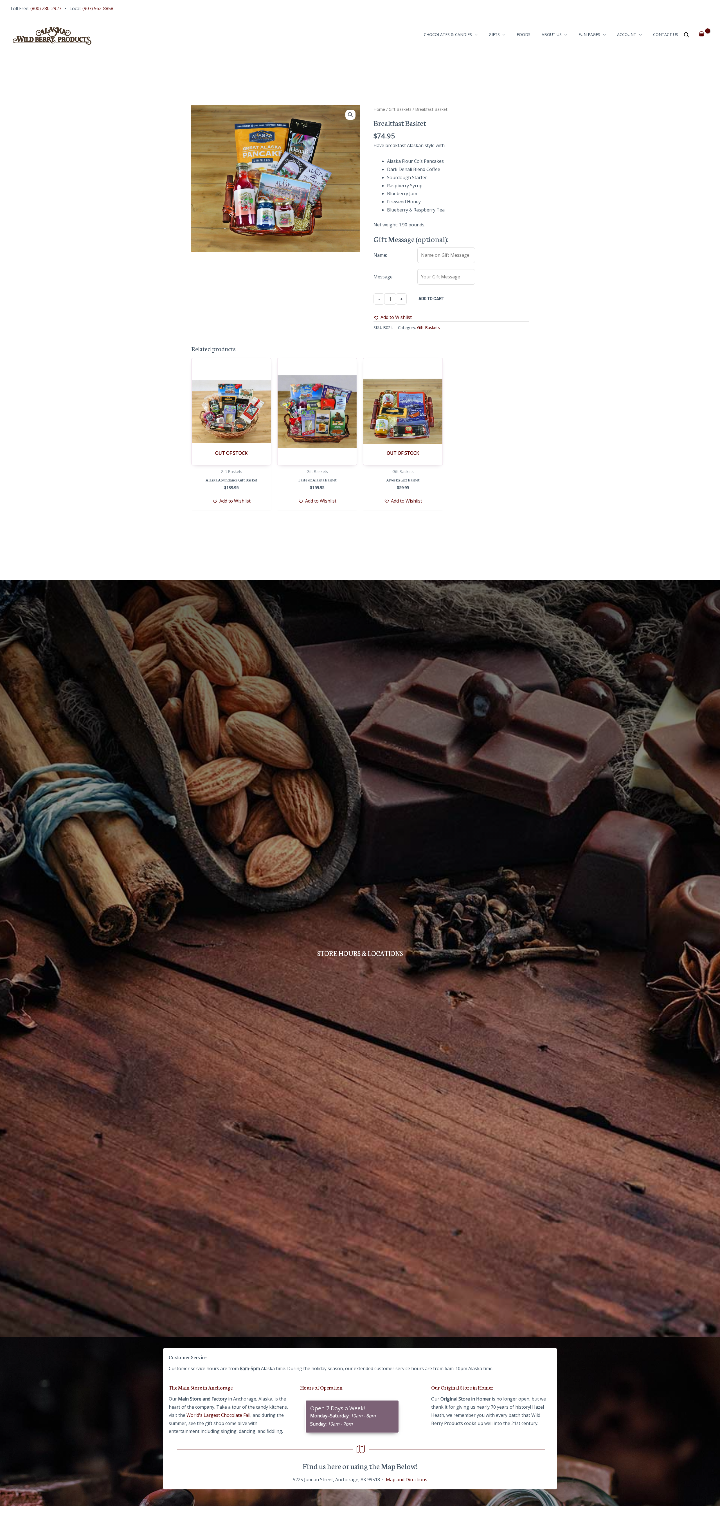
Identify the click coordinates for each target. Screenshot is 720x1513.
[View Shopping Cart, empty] (701, 34)
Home (379, 109)
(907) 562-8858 (97, 8)
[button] (350, 115)
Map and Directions (406, 1479)
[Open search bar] (686, 34)
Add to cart (431, 298)
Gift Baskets (400, 109)
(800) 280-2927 (45, 8)
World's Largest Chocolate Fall (218, 1415)
